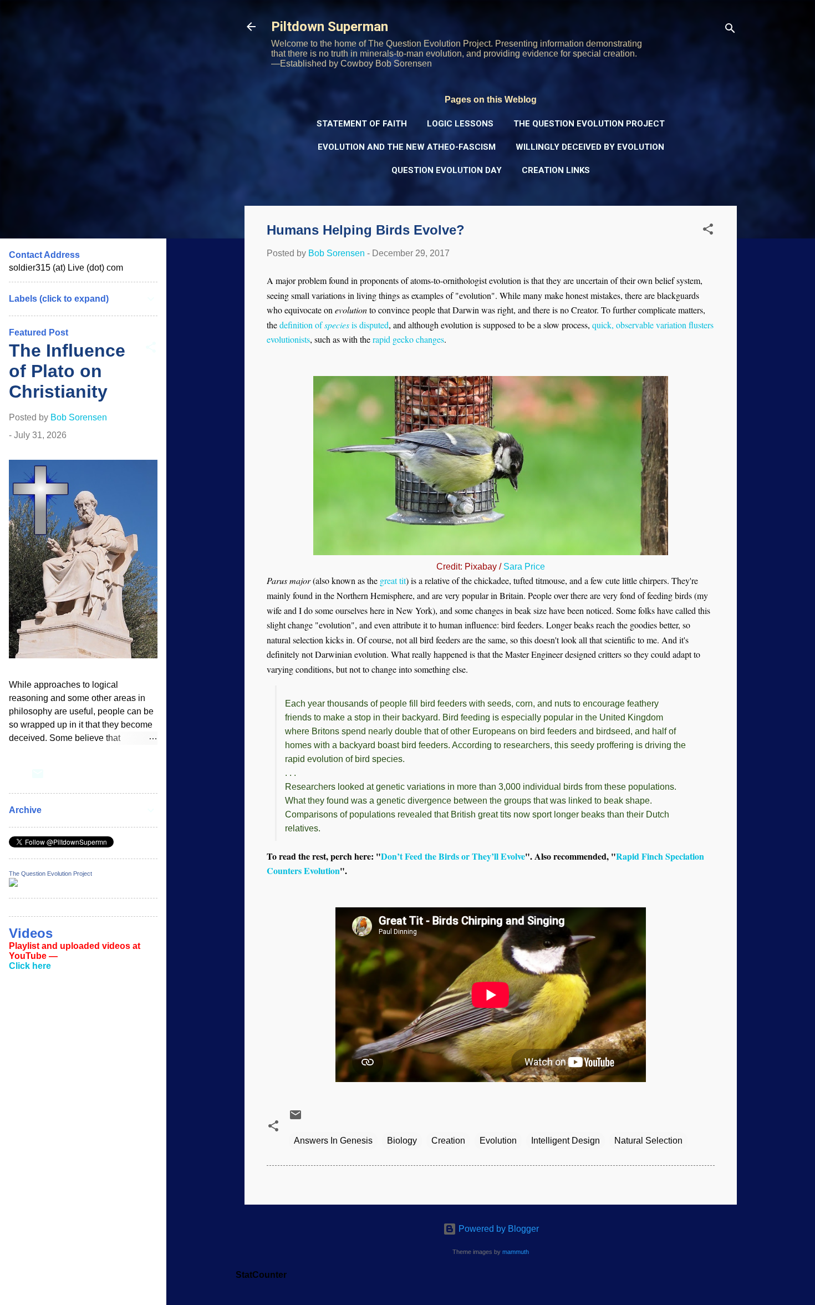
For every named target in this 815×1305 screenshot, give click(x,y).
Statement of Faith (362, 124)
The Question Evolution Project (589, 124)
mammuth (515, 1251)
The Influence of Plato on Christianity (67, 371)
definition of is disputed (334, 325)
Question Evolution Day (446, 170)
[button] (708, 231)
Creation (448, 1140)
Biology (402, 1140)
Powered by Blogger (497, 1228)
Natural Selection (648, 1140)
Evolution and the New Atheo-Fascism (407, 147)
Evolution (498, 1140)
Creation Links (556, 170)
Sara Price (524, 566)
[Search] (730, 30)
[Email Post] (295, 1118)
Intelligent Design (565, 1140)
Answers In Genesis (333, 1140)
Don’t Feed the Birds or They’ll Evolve (453, 856)
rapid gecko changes (408, 339)
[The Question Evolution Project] (13, 883)
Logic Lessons (460, 124)
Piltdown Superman (329, 26)
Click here (30, 966)
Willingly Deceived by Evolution (590, 147)
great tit (393, 580)
